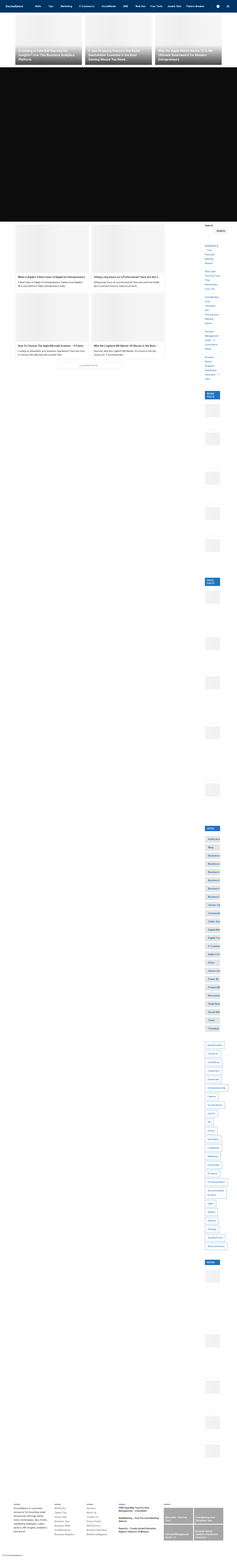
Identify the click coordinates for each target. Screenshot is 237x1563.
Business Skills (62, 1526)
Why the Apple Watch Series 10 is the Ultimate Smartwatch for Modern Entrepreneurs (185, 55)
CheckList (213, 1053)
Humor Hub (60, 1517)
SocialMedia (109, 6)
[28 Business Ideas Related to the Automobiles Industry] (214, 1451)
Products (212, 1173)
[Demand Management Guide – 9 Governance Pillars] (214, 513)
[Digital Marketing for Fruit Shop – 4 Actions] (214, 1387)
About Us (91, 1513)
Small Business (62, 1530)
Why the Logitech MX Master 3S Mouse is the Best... (125, 345)
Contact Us (93, 1517)
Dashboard (213, 1079)
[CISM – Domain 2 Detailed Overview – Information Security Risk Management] (214, 1340)
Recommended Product (216, 1192)
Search (209, 225)
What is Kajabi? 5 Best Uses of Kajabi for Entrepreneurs (51, 277)
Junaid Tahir (174, 6)
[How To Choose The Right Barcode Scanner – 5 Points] (52, 317)
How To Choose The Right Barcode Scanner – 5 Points (51, 345)
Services (91, 1508)
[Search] (223, 6)
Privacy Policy (94, 1521)
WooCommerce (216, 1246)
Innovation (213, 1139)
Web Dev (140, 6)
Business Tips (61, 1521)
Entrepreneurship (217, 1087)
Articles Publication (97, 1530)
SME (125, 6)
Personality (213, 1164)
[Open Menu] (228, 6)
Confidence (214, 1062)
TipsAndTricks (215, 1237)
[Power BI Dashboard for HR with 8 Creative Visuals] (214, 643)
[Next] (222, 1501)
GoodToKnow (215, 1105)
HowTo (211, 1113)
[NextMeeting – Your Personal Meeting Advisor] (214, 410)
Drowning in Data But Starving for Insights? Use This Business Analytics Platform (47, 55)
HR (209, 1122)
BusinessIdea (215, 1045)
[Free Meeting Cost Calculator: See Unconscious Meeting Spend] (214, 478)
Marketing (66, 6)
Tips (50, 6)
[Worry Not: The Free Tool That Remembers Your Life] (214, 438)
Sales (210, 1203)
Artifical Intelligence (97, 1534)
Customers (214, 1070)
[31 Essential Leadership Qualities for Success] (214, 1422)
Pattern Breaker (195, 6)
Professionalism (216, 1182)
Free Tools (156, 6)
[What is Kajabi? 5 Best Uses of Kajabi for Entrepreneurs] (52, 249)
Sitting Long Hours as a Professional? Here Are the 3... (127, 277)
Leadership (213, 1147)
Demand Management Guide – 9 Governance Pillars (212, 340)
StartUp (212, 1220)
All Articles (60, 1508)
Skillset (211, 1212)
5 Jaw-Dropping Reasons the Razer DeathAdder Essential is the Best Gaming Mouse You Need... (114, 55)
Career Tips (60, 1513)
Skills (38, 6)
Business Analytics (64, 1534)
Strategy (212, 1229)
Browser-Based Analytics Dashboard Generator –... (207, 1534)
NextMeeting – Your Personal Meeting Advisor (211, 254)
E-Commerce (86, 6)
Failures (212, 1096)
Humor (211, 1130)
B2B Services (93, 1526)
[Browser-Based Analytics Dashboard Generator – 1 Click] (214, 545)
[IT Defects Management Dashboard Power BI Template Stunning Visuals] (214, 790)
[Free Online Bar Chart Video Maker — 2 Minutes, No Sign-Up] (214, 682)
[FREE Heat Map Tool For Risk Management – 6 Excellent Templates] (214, 597)
